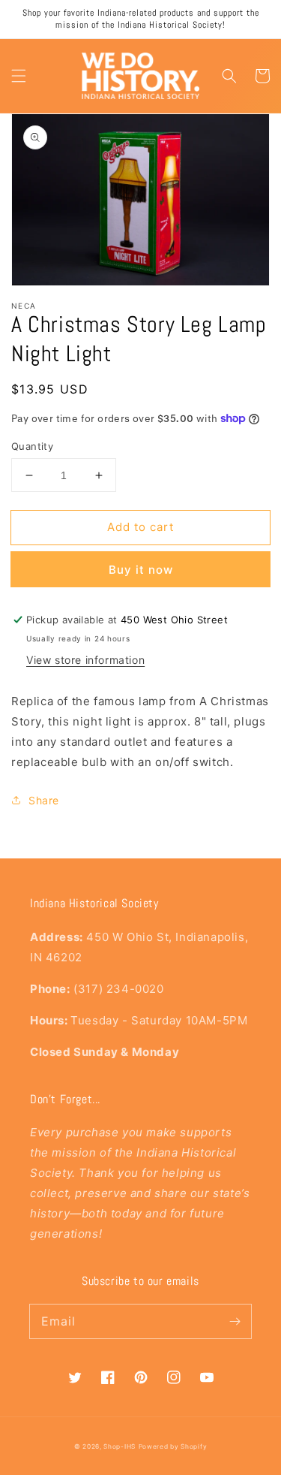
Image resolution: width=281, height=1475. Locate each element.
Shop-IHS (119, 1446)
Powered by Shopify (173, 1446)
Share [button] (43, 800)
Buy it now (141, 570)
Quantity (32, 446)
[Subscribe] (234, 1321)
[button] (18, 75)
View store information (85, 659)
